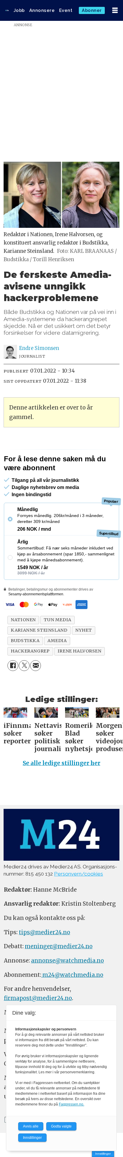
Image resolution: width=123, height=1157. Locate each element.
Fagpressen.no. (71, 1104)
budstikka (25, 640)
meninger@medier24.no (59, 946)
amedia (57, 640)
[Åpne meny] (114, 10)
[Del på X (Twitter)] (24, 665)
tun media (57, 619)
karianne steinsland (39, 630)
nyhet (83, 630)
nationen (23, 619)
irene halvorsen (80, 651)
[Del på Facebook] (12, 665)
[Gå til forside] (7, 10)
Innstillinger (103, 1153)
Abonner (92, 10)
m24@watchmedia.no (72, 974)
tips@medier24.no (44, 932)
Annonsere (42, 10)
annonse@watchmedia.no (67, 960)
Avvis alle (31, 1126)
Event (66, 10)
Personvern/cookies (78, 874)
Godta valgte (61, 1126)
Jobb (19, 10)
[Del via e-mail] (35, 665)
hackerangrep (30, 651)
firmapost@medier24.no (38, 998)
